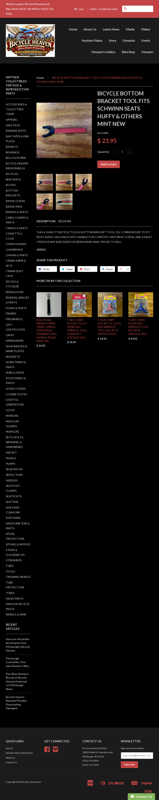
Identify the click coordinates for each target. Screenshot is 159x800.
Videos (145, 29)
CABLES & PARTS (17, 228)
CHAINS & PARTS (17, 255)
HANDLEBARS (14, 340)
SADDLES (12, 480)
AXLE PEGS (13, 125)
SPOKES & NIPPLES (18, 544)
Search (9, 748)
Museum (147, 52)
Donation (129, 40)
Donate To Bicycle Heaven (19, 752)
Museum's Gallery (103, 52)
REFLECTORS (14, 474)
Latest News (111, 29)
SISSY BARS (13, 517)
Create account (108, 8)
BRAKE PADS (14, 206)
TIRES (10, 565)
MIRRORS (12, 415)
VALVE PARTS (14, 598)
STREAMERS (14, 560)
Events (145, 40)
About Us (90, 29)
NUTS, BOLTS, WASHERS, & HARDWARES (15, 442)
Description (45, 221)
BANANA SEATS (16, 130)
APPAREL (12, 119)
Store (112, 40)
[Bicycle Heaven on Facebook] (47, 750)
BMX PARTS (13, 179)
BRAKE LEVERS (15, 201)
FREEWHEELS (14, 319)
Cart (81, 9)
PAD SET (11, 452)
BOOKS (11, 184)
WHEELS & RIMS (16, 614)
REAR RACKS (14, 469)
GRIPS (10, 335)
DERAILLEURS (14, 292)
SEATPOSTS (14, 496)
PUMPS (10, 463)
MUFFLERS (12, 431)
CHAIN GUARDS (16, 244)
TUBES (10, 593)
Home (73, 29)
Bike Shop (128, 52)
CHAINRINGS (14, 249)
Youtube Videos (92, 40)
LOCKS (10, 410)
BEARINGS (12, 152)
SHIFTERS (12, 502)
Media (130, 29)
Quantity (103, 151)
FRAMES (11, 313)
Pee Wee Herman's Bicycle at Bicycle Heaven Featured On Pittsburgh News (17, 681)
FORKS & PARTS (16, 308)
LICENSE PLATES (16, 394)
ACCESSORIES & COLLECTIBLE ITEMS (16, 109)
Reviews (64, 221)
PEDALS (11, 458)
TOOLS (10, 571)
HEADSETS (13, 356)
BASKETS (12, 146)
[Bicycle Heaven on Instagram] (56, 750)
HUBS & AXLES (15, 372)
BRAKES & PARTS (17, 212)
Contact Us (11, 762)
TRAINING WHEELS (18, 576)
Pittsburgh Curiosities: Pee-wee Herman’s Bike (17, 662)
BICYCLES (12, 173)
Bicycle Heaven (33, 781)
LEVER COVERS (16, 388)
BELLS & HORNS (16, 157)
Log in (93, 8)
